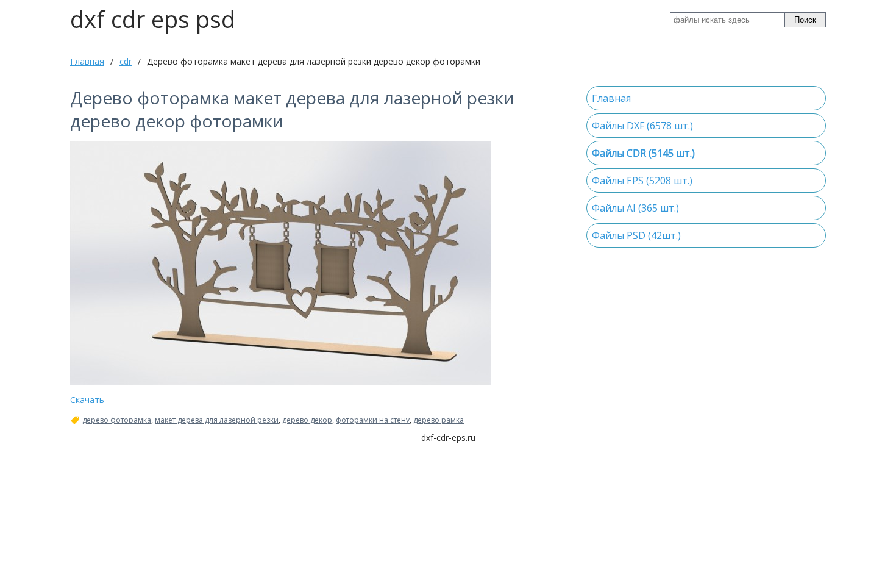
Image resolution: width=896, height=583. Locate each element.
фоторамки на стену (373, 420)
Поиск (805, 19)
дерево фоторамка (116, 420)
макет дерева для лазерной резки (217, 420)
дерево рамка (438, 420)
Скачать (87, 400)
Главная (87, 61)
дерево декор (307, 420)
